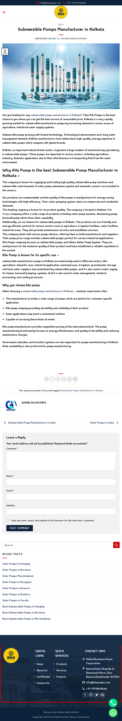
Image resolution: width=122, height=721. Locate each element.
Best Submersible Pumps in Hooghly (23, 606)
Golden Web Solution (68, 712)
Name (10, 475)
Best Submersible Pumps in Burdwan (23, 612)
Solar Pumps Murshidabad (17, 575)
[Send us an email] (102, 694)
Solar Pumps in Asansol (16, 588)
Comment (12, 448)
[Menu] (4, 12)
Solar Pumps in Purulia (15, 600)
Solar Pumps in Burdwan (16, 569)
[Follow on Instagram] (91, 694)
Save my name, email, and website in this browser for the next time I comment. (53, 520)
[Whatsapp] (113, 712)
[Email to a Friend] (64, 379)
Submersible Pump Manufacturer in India (31, 422)
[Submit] (116, 545)
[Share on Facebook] (52, 379)
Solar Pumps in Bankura (16, 594)
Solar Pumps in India (102, 422)
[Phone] (113, 703)
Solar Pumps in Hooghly (16, 563)
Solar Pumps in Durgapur (17, 582)
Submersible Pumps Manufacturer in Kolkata (81, 390)
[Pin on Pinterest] (69, 379)
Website (10, 505)
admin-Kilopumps (78, 38)
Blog (60, 24)
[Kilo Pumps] (61, 12)
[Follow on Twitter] (96, 694)
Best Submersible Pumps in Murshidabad (26, 618)
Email (10, 490)
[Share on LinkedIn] (75, 379)
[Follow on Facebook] (85, 694)
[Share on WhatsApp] (46, 379)
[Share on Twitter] (58, 379)
